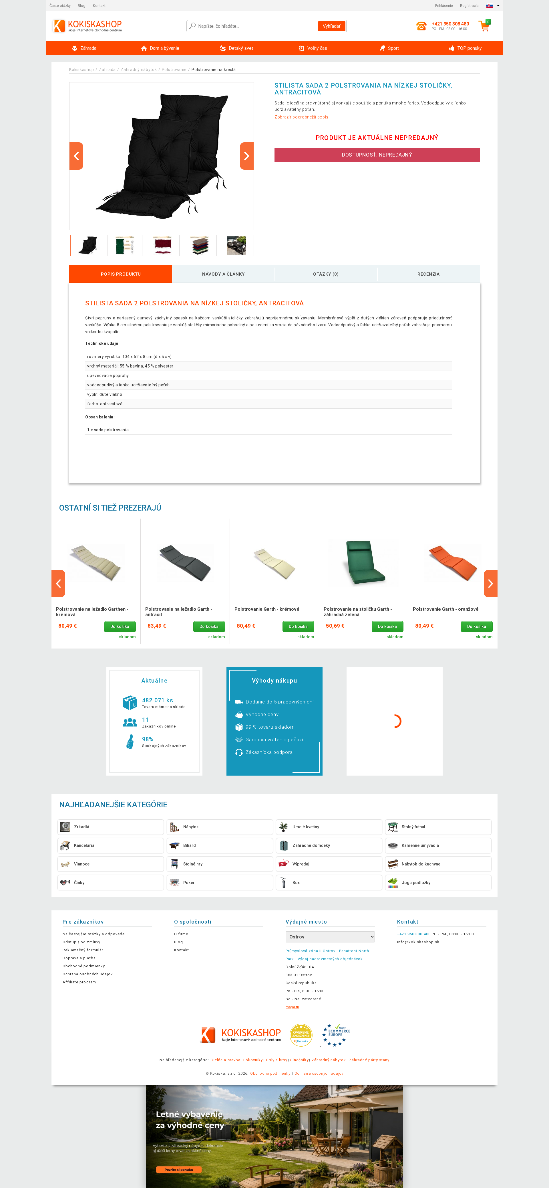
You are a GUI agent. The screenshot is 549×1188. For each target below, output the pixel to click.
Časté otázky (60, 5)
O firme (181, 934)
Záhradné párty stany (369, 1060)
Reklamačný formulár (83, 950)
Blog (81, 5)
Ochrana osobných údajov (88, 974)
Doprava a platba (79, 958)
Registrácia (469, 5)
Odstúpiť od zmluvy (81, 942)
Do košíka (119, 626)
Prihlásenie (444, 5)
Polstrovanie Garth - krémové (266, 609)
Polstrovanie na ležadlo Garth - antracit (178, 611)
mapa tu (292, 1007)
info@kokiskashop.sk (418, 942)
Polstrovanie (174, 69)
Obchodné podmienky (84, 966)
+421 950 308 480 (414, 934)
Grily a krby (276, 1060)
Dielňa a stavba (225, 1060)
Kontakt (99, 5)
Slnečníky (299, 1060)
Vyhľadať (332, 26)
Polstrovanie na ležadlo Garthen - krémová (92, 611)
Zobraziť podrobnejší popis (301, 117)
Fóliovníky (253, 1060)
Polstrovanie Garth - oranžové (446, 609)
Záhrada (107, 69)
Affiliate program (79, 982)
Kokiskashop (81, 69)
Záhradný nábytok (139, 69)
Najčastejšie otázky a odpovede (94, 934)
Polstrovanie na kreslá (214, 69)
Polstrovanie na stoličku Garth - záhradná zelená (358, 611)
